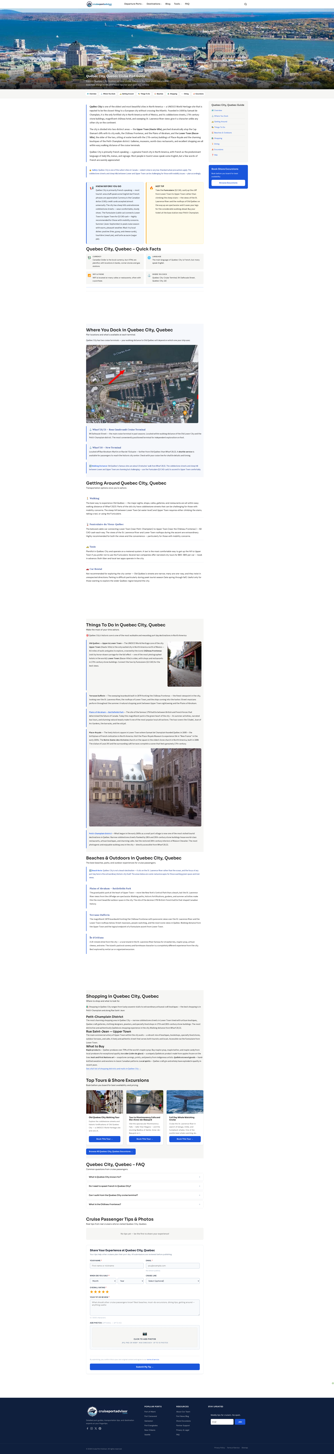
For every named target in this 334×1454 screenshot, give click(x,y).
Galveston (148, 1421)
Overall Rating (98, 1287)
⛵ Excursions (217, 149)
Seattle (147, 1434)
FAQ (187, 3)
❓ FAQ (214, 155)
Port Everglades (151, 1425)
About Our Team (183, 1411)
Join (240, 1422)
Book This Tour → (104, 1139)
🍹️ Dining (215, 144)
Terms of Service (233, 1448)
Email (149, 1260)
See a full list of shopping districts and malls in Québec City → (113, 1068)
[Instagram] (91, 1429)
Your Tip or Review (100, 1297)
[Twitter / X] (95, 1429)
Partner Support (183, 1425)
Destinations (154, 3)
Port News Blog (182, 1416)
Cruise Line (151, 1276)
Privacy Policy (219, 1448)
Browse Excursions (228, 183)
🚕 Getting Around (219, 121)
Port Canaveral (150, 1416)
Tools (177, 3)
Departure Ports (133, 3)
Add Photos (106, 1323)
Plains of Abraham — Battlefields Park (106, 712)
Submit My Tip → (145, 1367)
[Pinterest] (100, 1429)
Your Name (96, 1260)
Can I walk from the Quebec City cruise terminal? (113, 1195)
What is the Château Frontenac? (105, 1204)
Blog (167, 3)
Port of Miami (150, 1411)
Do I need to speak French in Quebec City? (110, 1186)
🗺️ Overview (216, 110)
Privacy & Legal (182, 1430)
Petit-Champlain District (100, 833)
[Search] (245, 4)
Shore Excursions (183, 1421)
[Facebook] (87, 1429)
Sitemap (245, 1448)
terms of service (153, 1359)
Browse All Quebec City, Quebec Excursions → (111, 1151)
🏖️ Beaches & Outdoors (221, 132)
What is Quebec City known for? (105, 1177)
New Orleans (149, 1430)
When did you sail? (100, 1276)
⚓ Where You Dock (219, 116)
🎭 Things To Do (218, 127)
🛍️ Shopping (216, 138)
